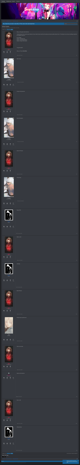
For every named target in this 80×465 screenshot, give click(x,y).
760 (10, 112)
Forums (3, 1)
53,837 (4, 340)
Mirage (17, 396)
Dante (9, 49)
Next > (12, 29)
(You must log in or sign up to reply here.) (72, 453)
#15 (76, 450)
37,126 (4, 85)
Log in (76, 0)
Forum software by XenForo (8, 462)
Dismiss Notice (78, 460)
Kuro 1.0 (3, 461)
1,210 (10, 227)
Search (13, 1)
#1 (76, 55)
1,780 (10, 378)
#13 (76, 396)
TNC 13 (9, 221)
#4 (76, 141)
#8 (76, 260)
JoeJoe (9, 79)
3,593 (3, 227)
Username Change (21, 462)
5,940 (10, 85)
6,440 (10, 340)
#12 (76, 369)
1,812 (3, 378)
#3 (76, 114)
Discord (17, 1)
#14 (76, 423)
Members (8, 1)
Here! (33, 23)
